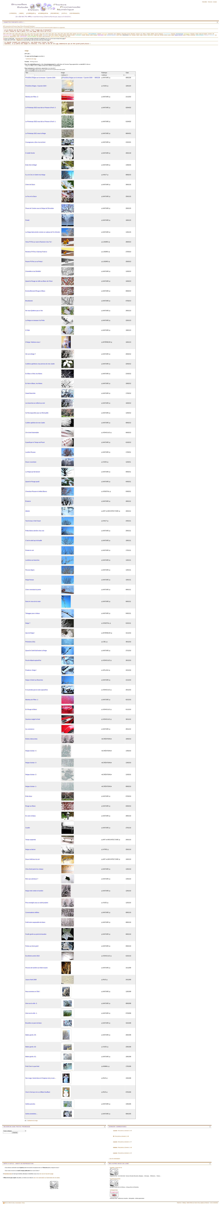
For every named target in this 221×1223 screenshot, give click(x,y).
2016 (40, 33)
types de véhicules (55, 36)
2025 (68, 33)
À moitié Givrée (30, 153)
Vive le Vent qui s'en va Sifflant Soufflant (37, 1092)
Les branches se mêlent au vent (35, 403)
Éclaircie (28, 501)
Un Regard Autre (114, 1190)
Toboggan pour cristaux (32, 613)
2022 (58, 33)
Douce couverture (30, 462)
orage (155, 35)
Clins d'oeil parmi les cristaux (34, 869)
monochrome (125, 35)
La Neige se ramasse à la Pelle (35, 320)
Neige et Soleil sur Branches (34, 680)
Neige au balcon (30, 849)
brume (128, 33)
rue (216, 35)
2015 (37, 33)
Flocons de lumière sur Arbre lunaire (36, 967)
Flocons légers (29, 570)
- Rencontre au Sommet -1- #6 (122, 1147)
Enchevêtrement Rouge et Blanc (35, 291)
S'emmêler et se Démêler (33, 271)
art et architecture (92, 33)
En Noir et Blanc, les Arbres (33, 383)
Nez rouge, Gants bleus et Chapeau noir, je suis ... (40, 1078)
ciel (141, 33)
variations (62, 36)
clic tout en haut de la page (46, 1173)
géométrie (36, 35)
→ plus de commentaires (114, 1158)
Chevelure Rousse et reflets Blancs (36, 491)
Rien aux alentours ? (31, 879)
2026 (71, 33)
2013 (31, 33)
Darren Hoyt (197, 1202)
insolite (83, 35)
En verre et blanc (30, 816)
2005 (7, 33)
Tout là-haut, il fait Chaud (33, 521)
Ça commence (29, 729)
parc (158, 35)
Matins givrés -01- (30, 1056)
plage (172, 35)
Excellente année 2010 (32, 956)
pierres (166, 35)
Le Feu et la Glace (31, 196)
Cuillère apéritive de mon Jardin (35, 422)
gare (32, 35)
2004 (4, 33)
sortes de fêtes (23, 36)
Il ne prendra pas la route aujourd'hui (36, 690)
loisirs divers (101, 35)
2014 (34, 33)
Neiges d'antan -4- (31, 751)
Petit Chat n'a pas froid (32, 1066)
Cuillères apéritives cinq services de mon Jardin (40, 364)
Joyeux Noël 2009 (31, 979)
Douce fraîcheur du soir (32, 859)
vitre (66, 36)
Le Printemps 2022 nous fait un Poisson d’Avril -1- (40, 121)
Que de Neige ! (30, 633)
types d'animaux (46, 36)
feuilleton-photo (24, 35)
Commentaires (18, 1202)
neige (141, 35)
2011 (25, 33)
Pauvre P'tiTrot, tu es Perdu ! (34, 261)
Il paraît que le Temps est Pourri (35, 442)
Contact (215, 1)
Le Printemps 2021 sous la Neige (35, 133)
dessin (156, 33)
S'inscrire (210, 1)
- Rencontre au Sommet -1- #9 (122, 1130)
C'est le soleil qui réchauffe (33, 540)
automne (99, 33)
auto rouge (104, 33)
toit (37, 36)
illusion (64, 35)
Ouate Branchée (30, 393)
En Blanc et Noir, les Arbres (33, 373)
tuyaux (40, 36)
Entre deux (28, 796)
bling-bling (124, 33)
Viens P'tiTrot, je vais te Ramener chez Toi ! (38, 242)
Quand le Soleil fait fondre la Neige (36, 650)
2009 (19, 33)
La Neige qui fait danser (32, 472)
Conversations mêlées (32, 912)
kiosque (95, 35)
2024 (65, 33)
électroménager (179, 33)
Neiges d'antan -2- (31, 774)
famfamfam (215, 1202)
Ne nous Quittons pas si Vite (34, 310)
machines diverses (111, 35)
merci (117, 35)
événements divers (7, 35)
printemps (193, 35)
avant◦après (110, 33)
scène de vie (6, 36)
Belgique (119, 33)
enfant (196, 33)
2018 (46, 33)
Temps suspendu (30, 839)
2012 (28, 33)
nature (137, 35)
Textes (23, 1202)
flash (29, 35)
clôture (144, 33)
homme (56, 35)
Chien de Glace (30, 184)
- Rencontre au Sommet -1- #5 (122, 1153)
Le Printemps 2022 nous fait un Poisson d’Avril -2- (40, 107)
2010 (22, 33)
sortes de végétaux (31, 36)
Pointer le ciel (29, 550)
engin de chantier (203, 33)
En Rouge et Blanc (31, 709)
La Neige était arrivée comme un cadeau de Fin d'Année (42, 232)
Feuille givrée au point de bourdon (35, 934)
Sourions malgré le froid (32, 719)
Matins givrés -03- (30, 1035)
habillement (45, 35)
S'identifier (204, 1)
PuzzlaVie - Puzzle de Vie (116, 1167)
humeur (60, 35)
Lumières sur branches (32, 560)
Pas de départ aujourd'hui (33, 660)
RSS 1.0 (6, 1202)
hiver (52, 35)
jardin (91, 35)
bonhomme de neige (31, 58)
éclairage (173, 33)
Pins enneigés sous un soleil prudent (36, 902)
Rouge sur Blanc (30, 806)
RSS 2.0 (10, 1202)
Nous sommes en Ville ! (32, 991)
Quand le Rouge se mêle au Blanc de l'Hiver (39, 281)
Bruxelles (133, 33)
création (148, 33)
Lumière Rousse (30, 452)
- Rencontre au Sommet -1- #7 (122, 1141)
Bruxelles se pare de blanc (33, 1023)
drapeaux (161, 33)
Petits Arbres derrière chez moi (34, 530)
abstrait (74, 33)
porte (184, 35)
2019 (49, 33)
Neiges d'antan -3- (31, 762)
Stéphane (207, 1202)
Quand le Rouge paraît (32, 481)
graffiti (40, 35)
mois (121, 35)
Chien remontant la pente (33, 589)
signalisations (13, 36)
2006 (10, 33)
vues (69, 36)
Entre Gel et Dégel (31, 165)
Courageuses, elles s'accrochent (35, 142)
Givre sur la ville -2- (31, 1003)
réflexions (206, 35)
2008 (16, 33)
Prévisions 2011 (30, 641)
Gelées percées (30, 1104)
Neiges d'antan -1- (31, 786)
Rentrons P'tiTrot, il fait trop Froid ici (36, 251)
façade (14, 35)
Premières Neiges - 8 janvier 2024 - (36, 86)
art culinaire (85, 33)
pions (169, 35)
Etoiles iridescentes (31, 739)
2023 (62, 33)
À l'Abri (27, 330)
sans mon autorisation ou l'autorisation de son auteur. (46, 1177)
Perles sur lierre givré (31, 946)
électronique (187, 33)
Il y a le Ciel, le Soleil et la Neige (35, 174)
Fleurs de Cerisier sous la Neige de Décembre (39, 208)
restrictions (211, 35)
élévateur (192, 33)
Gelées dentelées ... (31, 1114)
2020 (52, 33)
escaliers (210, 33)
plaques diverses (179, 35)
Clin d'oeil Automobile (32, 432)
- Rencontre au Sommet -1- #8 (121, 1136)
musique (134, 35)
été (213, 33)
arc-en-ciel (79, 33)
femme (18, 35)
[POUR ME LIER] (54, 1187)
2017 (43, 33)
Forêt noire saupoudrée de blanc (35, 922)
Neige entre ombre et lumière (34, 891)
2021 (55, 33)
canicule (138, 33)
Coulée (27, 827)
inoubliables (78, 35)
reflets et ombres (200, 35)
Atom (14, 1202)
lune (105, 35)
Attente (27, 511)
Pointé (27, 220)
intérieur (88, 35)
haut (50, 35)
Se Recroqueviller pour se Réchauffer (36, 413)
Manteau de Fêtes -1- (31, 699)
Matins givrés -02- (30, 1047)
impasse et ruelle (71, 35)
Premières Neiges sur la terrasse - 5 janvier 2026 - (40, 77)
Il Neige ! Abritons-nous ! (32, 342)
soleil (18, 36)
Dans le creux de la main (33, 601)
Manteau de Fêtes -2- (31, 96)
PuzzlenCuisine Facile (115, 1178)
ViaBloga (184, 1202)
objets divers (150, 35)
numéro (145, 35)
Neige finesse (29, 580)
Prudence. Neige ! (30, 670)
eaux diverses (167, 33)
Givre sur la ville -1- (31, 1013)
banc (115, 33)
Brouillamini (29, 301)
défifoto (152, 33)
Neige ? (27, 623)
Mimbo (191, 1202)
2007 (13, 33)
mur (130, 35)
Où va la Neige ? (30, 354)
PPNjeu (188, 35)
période (162, 35)
